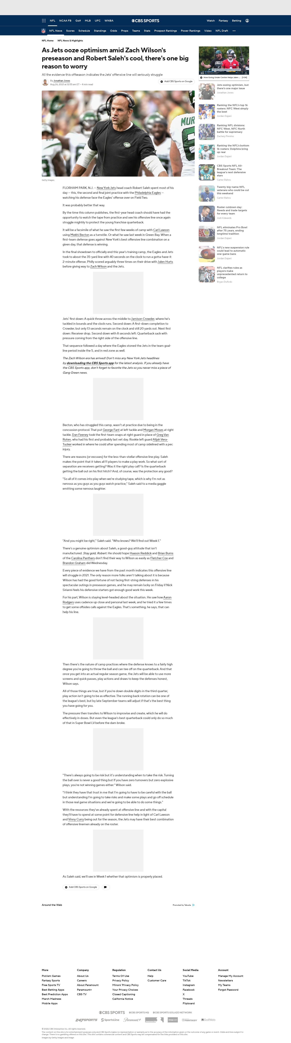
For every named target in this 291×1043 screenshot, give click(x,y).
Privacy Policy (120, 980)
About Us (82, 976)
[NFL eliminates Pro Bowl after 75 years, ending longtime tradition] (207, 234)
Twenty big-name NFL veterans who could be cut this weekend (233, 190)
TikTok (186, 980)
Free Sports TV (51, 985)
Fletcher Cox (159, 558)
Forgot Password (228, 989)
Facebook (189, 989)
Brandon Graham (74, 563)
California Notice (122, 995)
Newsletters (225, 980)
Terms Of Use (120, 976)
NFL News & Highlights (70, 40)
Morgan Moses (153, 430)
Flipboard (189, 1003)
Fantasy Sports (51, 980)
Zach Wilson (98, 266)
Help (150, 976)
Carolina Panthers (83, 558)
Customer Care (157, 980)
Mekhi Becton (79, 235)
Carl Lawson (161, 230)
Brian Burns (165, 553)
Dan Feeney (80, 435)
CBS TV (82, 994)
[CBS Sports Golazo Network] (172, 1012)
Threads (187, 999)
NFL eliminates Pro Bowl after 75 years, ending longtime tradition (232, 230)
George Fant (111, 430)
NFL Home (48, 40)
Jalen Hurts (165, 262)
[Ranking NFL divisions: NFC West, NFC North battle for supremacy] (207, 132)
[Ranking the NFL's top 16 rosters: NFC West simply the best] (207, 112)
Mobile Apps (49, 1003)
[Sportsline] (110, 1019)
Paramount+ (84, 989)
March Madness (51, 999)
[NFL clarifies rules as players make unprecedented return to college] (207, 274)
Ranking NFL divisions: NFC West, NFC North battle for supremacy (231, 128)
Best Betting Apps (53, 989)
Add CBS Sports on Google (178, 81)
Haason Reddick (141, 553)
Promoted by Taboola (182, 905)
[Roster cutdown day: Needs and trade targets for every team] (207, 214)
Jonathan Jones (62, 80)
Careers (82, 980)
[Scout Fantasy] (189, 1019)
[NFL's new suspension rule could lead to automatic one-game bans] (207, 254)
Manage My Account (230, 976)
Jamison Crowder (142, 319)
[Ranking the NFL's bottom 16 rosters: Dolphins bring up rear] (207, 152)
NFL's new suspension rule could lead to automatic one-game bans (233, 251)
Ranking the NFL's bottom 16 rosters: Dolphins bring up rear (233, 149)
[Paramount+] (132, 1019)
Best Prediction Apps (55, 994)
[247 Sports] (86, 1019)
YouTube (188, 976)
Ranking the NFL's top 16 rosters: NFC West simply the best (232, 108)
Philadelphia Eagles (148, 193)
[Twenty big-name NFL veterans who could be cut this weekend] (207, 193)
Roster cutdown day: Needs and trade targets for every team (232, 210)
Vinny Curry (76, 819)
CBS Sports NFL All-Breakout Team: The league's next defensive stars (231, 170)
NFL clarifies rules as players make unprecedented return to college (232, 272)
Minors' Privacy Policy (125, 985)
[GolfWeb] (208, 1020)
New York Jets (106, 188)
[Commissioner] (154, 1018)
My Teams (224, 985)
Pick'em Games (51, 976)
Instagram (189, 985)
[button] (234, 30)
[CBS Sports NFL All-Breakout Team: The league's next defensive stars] (207, 172)
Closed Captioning (123, 991)
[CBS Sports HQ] (139, 1012)
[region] (224, 60)
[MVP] (173, 1018)
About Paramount (88, 985)
